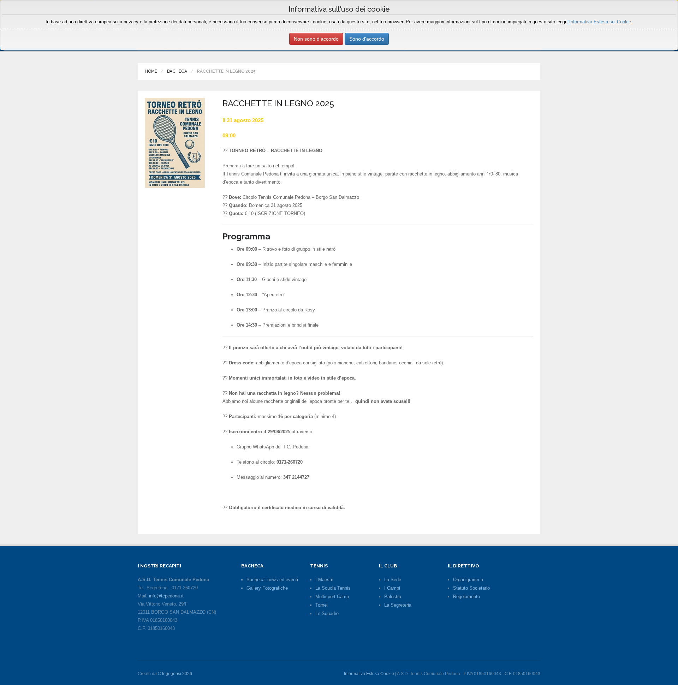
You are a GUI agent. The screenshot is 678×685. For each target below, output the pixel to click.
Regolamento (466, 596)
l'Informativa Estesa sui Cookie (599, 21)
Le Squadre (327, 613)
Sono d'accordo (366, 39)
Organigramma (468, 579)
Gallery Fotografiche (267, 588)
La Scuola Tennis (333, 588)
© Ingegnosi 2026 (175, 673)
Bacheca (177, 71)
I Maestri (324, 579)
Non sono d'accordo (316, 39)
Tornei (321, 605)
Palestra (392, 596)
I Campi (392, 588)
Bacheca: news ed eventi (272, 579)
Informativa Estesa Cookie (369, 673)
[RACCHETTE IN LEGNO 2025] (175, 142)
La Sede (392, 579)
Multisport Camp (332, 596)
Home (151, 71)
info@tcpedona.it (166, 595)
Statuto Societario (471, 588)
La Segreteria (397, 605)
